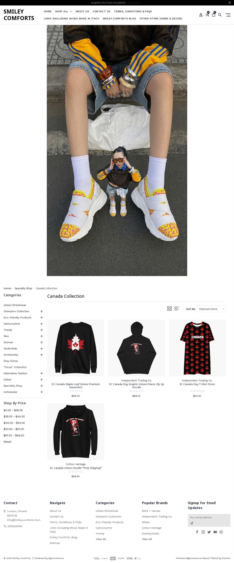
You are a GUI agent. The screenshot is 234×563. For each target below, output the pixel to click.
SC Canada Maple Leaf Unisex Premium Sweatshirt (76, 385)
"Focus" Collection (15, 367)
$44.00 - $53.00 (14, 423)
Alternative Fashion (15, 373)
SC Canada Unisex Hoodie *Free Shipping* (76, 468)
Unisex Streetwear (15, 305)
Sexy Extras (11, 360)
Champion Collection (16, 311)
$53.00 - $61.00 (14, 429)
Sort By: (190, 309)
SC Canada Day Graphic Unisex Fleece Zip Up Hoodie (136, 385)
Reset (7, 441)
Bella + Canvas (151, 510)
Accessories (11, 354)
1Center (226, 558)
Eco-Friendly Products (17, 317)
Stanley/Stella (150, 533)
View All (101, 539)
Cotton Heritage (151, 527)
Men (6, 336)
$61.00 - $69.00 (14, 435)
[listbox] (211, 308)
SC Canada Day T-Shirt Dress (197, 384)
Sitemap (55, 542)
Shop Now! (134, 2)
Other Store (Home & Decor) (161, 18)
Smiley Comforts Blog (119, 18)
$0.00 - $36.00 (13, 410)
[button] (117, 150)
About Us (82, 11)
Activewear (10, 391)
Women (8, 342)
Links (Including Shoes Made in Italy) (71, 18)
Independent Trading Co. (157, 516)
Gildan (146, 522)
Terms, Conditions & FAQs (133, 11)
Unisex (7, 379)
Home (48, 11)
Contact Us (101, 11)
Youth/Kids (10, 348)
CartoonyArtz (12, 323)
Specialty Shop (13, 385)
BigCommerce (56, 558)
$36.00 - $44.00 (14, 416)
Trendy (8, 329)
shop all (62, 11)
